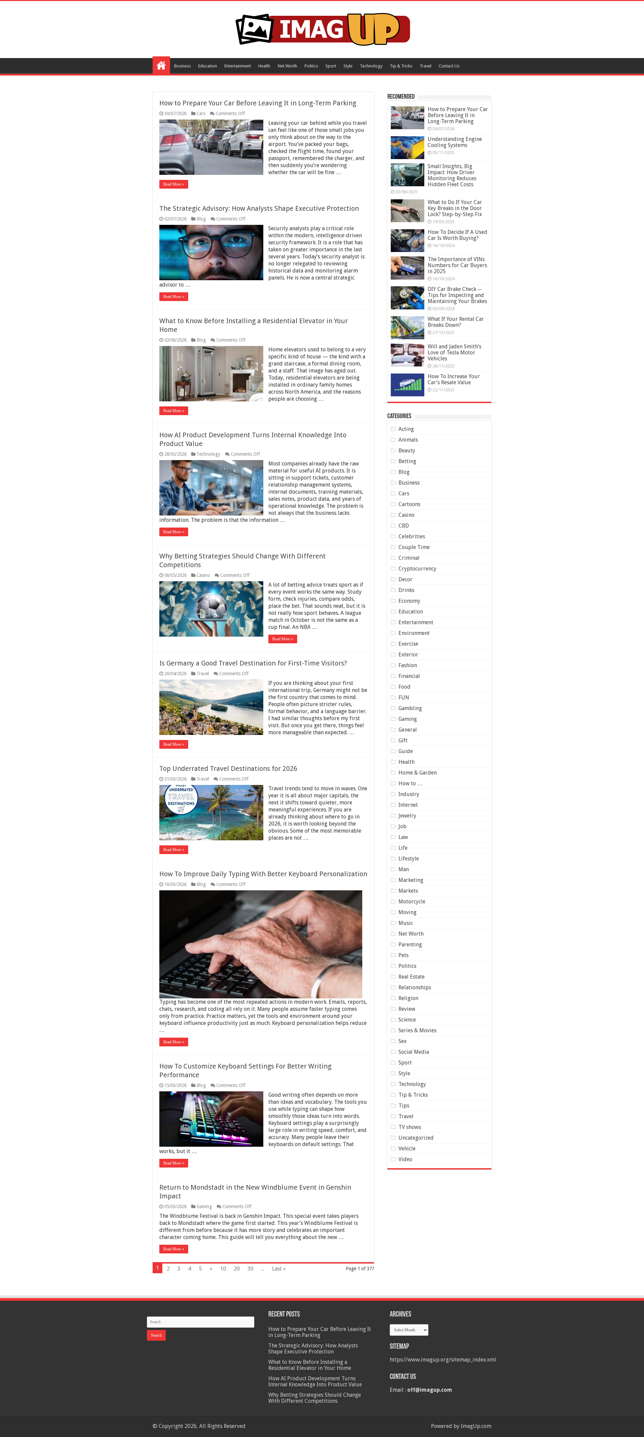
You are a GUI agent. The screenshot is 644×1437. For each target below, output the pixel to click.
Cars (201, 113)
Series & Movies (417, 1030)
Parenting (410, 944)
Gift (403, 740)
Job (402, 826)
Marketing (410, 880)
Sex (402, 1041)
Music (405, 923)
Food (404, 687)
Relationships (414, 987)
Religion (408, 998)
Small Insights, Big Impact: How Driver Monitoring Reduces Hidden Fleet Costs (452, 175)
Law (403, 837)
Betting (407, 461)
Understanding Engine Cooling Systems (455, 142)
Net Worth (287, 65)
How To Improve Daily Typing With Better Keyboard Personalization (263, 874)
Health (264, 65)
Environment (414, 633)
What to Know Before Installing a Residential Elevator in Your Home (309, 1365)
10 (223, 1269)
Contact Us (449, 65)
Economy (409, 601)
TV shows (409, 1127)
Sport (330, 65)
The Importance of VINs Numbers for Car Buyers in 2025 (457, 265)
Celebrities (411, 536)
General (407, 730)
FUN (403, 697)
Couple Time (414, 547)
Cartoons (409, 504)
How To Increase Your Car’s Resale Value (454, 379)
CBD (403, 526)
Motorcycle (411, 901)
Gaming (204, 1206)
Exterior (408, 654)
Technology (371, 65)
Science (407, 1020)
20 (237, 1269)
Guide (405, 751)
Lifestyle (408, 858)
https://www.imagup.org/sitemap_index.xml (443, 1359)
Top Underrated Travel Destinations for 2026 (228, 768)
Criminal (409, 558)
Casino (203, 575)
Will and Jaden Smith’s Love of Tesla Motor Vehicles (454, 352)
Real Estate (411, 977)
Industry (408, 794)
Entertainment (237, 65)
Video (405, 1159)
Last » (279, 1269)
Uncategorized (416, 1138)
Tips (403, 1105)
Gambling (410, 708)
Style (348, 65)
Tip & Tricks (401, 65)
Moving (407, 912)
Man (403, 869)
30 (251, 1269)
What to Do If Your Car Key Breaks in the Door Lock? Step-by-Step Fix (455, 208)
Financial (409, 676)
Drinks (406, 590)
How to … (410, 783)
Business (182, 65)
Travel (425, 65)
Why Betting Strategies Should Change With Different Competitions (314, 1398)
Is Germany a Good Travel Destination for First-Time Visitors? (253, 663)
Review (406, 1009)
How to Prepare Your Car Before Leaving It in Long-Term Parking (257, 103)
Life (403, 848)
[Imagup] (322, 28)
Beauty (406, 450)
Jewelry (407, 815)
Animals (408, 440)
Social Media (413, 1052)
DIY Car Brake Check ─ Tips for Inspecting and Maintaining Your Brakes (457, 295)
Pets (403, 955)
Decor (405, 579)
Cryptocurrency (417, 568)
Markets (408, 891)
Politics (311, 65)
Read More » (173, 184)
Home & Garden (417, 773)
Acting (406, 429)
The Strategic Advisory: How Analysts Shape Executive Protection (259, 208)
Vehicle (407, 1148)
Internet (408, 805)
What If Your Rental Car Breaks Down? (456, 322)
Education (207, 65)
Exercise (408, 644)
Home (161, 65)
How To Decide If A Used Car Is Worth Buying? (457, 235)
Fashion (407, 665)
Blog (201, 218)
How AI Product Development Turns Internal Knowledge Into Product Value (315, 1381)
